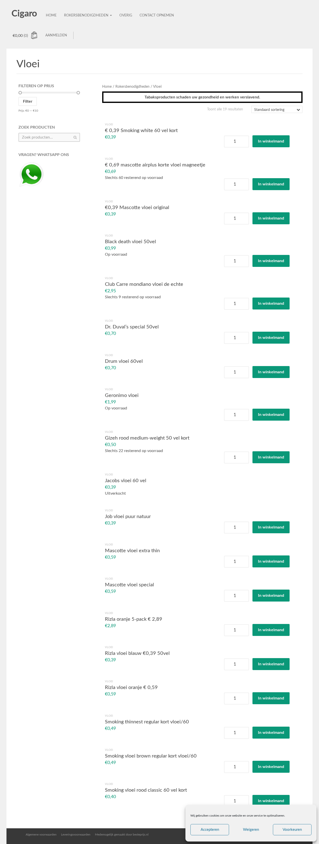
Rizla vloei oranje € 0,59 (131, 687)
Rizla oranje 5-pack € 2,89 (133, 618)
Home (51, 15)
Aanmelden (56, 35)
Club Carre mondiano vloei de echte (144, 284)
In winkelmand (271, 142)
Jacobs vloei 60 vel (125, 480)
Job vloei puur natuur (128, 516)
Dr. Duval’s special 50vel (132, 326)
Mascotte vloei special (129, 584)
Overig (125, 15)
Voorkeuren (292, 830)
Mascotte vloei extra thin (132, 550)
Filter (27, 101)
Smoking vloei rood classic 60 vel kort (146, 790)
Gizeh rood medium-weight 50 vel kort (147, 438)
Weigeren (251, 830)
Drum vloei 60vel (124, 361)
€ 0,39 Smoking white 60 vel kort (141, 130)
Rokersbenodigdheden (86, 15)
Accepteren (210, 830)
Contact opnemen (157, 15)
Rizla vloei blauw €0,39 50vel (137, 653)
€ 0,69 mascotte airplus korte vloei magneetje (155, 164)
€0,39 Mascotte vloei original (137, 207)
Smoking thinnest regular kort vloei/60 (147, 721)
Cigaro (24, 13)
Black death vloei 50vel (130, 241)
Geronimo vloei (122, 395)
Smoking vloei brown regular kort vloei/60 (151, 756)
